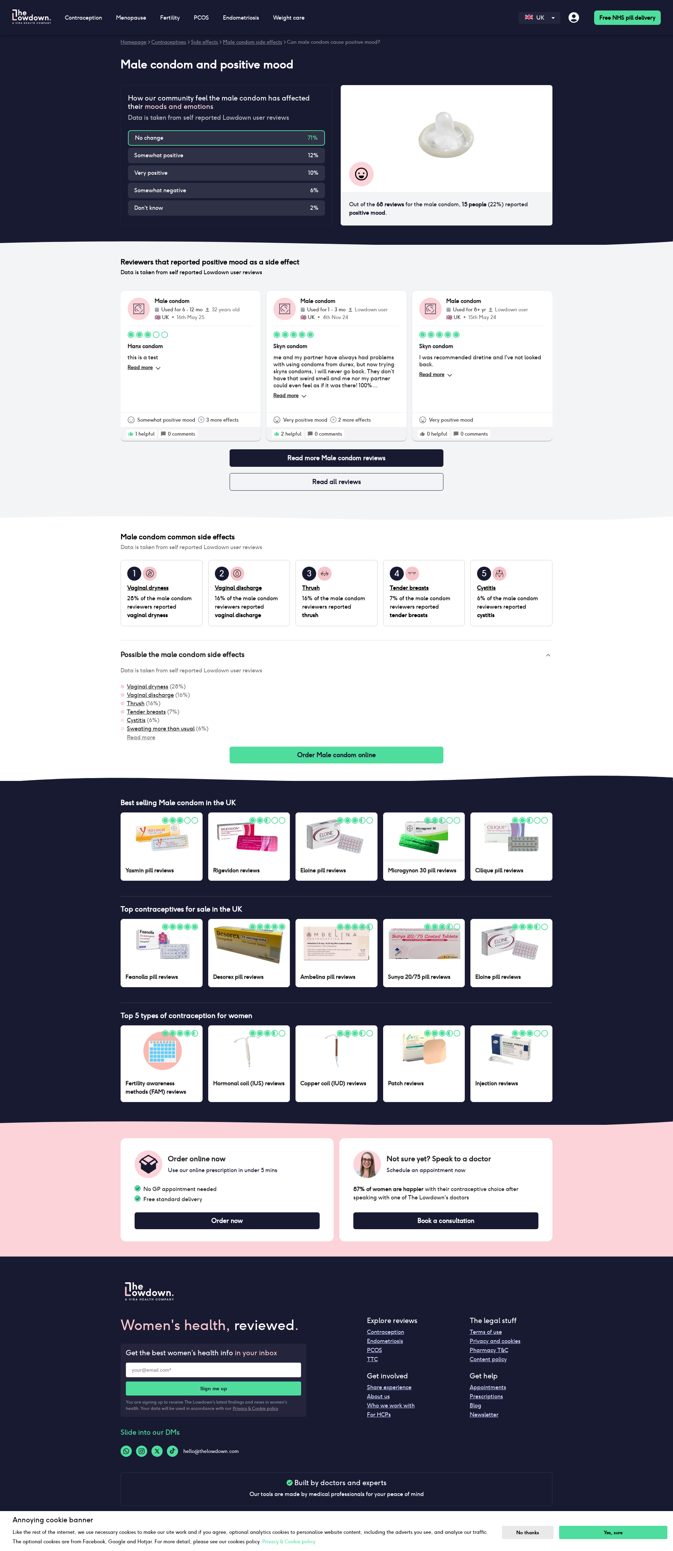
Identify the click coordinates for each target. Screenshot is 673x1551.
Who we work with (391, 1405)
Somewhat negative (160, 190)
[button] (336, 655)
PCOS (374, 1350)
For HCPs (379, 1414)
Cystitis (136, 720)
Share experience (389, 1387)
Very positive (151, 172)
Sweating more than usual (161, 728)
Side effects (204, 42)
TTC (372, 1359)
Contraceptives (168, 42)
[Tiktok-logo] (172, 1451)
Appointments (488, 1387)
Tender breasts (146, 711)
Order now (227, 1221)
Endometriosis (385, 1341)
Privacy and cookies (495, 1341)
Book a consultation (445, 1221)
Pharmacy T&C (489, 1350)
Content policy (488, 1359)
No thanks (527, 1533)
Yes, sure (613, 1533)
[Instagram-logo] (141, 1451)
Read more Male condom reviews (336, 458)
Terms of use (486, 1332)
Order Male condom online (336, 755)
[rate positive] (130, 433)
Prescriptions (486, 1396)
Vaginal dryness (147, 686)
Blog (475, 1405)
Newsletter (484, 1414)
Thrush (135, 703)
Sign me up (213, 1388)
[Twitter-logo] (157, 1451)
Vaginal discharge (150, 695)
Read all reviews (336, 482)
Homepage (134, 42)
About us (378, 1396)
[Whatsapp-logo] (126, 1451)
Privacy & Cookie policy (255, 1408)
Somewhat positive (158, 155)
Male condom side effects (252, 42)
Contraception (385, 1332)
